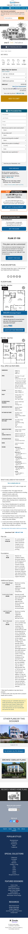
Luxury (14, 861)
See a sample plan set (14, 483)
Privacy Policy (20, 184)
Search (5, 829)
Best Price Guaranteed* (19, 86)
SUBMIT (21, 18)
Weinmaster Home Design (14, 895)
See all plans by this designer (14, 751)
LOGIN (23, 8)
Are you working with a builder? (10, 138)
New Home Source (14, 905)
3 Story (14, 873)
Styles (10, 829)
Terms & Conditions (14, 14)
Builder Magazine (14, 909)
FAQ (19, 829)
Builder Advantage (14, 907)
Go (18, 809)
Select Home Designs (14, 888)
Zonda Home (14, 912)
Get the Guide (14, 229)
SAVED (13, 8)
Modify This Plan (14, 258)
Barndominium (14, 840)
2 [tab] (10, 41)
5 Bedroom (14, 857)
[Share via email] (8, 276)
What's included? (5, 71)
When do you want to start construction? (13, 128)
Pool (14, 866)
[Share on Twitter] (16, 276)
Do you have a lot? (7, 133)
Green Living (14, 885)
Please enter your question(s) (10, 152)
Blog (14, 829)
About (23, 829)
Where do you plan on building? (11, 143)
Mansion (14, 862)
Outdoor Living (14, 864)
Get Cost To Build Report (14, 207)
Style (6, 51)
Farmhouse (14, 844)
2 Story (14, 871)
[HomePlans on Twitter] (14, 821)
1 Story (14, 869)
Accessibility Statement (14, 929)
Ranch (14, 845)
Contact (14, 830)
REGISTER (17, 8)
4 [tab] (15, 41)
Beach (9, 51)
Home (2, 51)
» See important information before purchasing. (14, 528)
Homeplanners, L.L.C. (14, 887)
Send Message (14, 168)
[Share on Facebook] (14, 276)
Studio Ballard (14, 892)
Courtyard (14, 859)
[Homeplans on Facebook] (10, 821)
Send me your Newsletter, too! (12, 163)
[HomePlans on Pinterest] (17, 821)
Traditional (14, 847)
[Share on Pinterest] (19, 276)
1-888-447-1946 (14, 5)
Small (14, 868)
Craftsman (14, 842)
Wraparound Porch (14, 874)
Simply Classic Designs (14, 890)
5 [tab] (17, 41)
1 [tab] (8, 41)
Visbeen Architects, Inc (14, 893)
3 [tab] (13, 41)
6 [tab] (19, 41)
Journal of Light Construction (14, 911)
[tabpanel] (14, 31)
